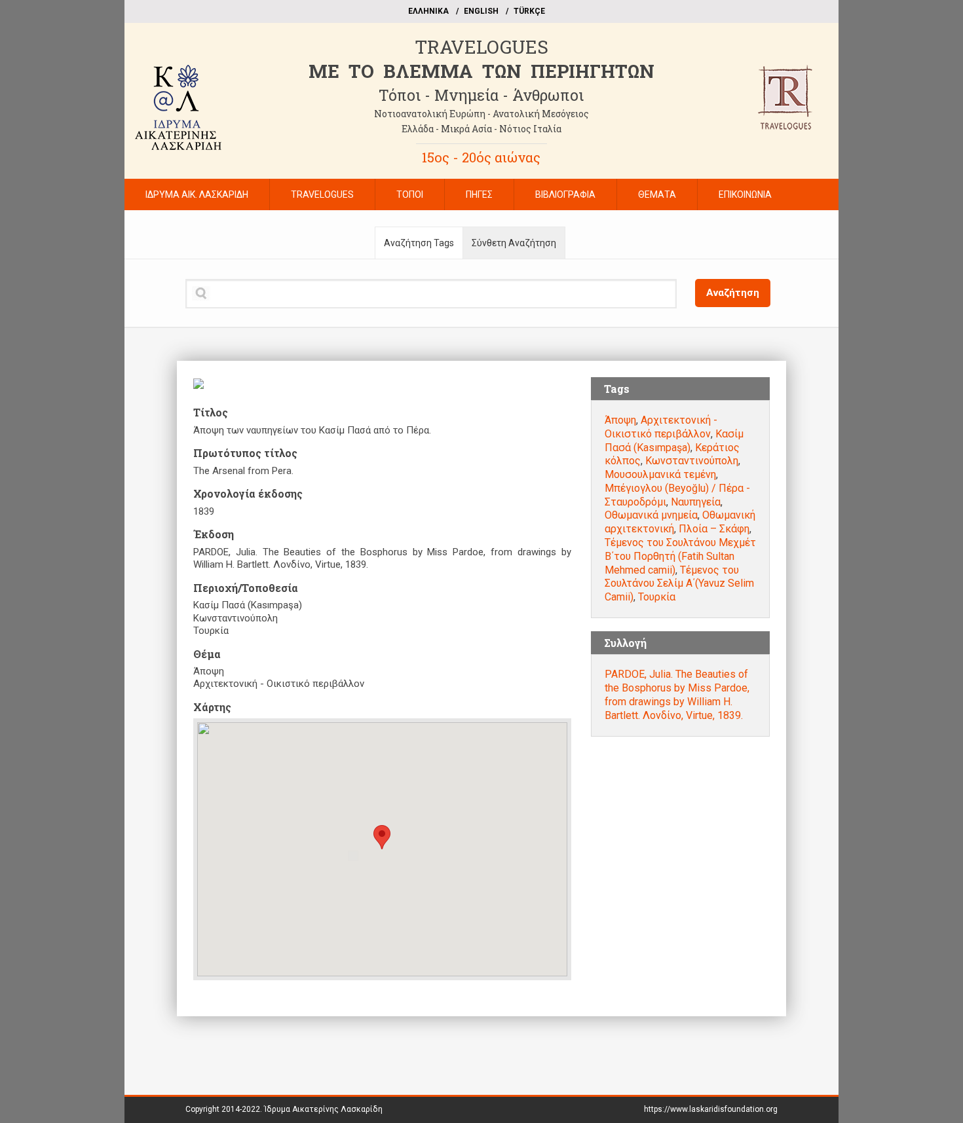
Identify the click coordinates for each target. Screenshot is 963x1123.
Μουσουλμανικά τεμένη (660, 474)
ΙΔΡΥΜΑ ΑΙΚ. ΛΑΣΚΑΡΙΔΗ (196, 194)
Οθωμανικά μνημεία (651, 515)
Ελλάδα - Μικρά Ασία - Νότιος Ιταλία (481, 128)
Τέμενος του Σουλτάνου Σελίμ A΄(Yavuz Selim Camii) (679, 584)
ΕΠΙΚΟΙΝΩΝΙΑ (745, 194)
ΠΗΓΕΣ (479, 194)
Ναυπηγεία (696, 502)
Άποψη (620, 420)
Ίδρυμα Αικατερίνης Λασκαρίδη (323, 1109)
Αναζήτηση (732, 293)
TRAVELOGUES (481, 47)
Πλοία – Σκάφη (714, 529)
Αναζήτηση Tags (419, 243)
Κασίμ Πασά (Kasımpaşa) (674, 441)
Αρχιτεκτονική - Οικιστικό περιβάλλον (661, 427)
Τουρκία (656, 597)
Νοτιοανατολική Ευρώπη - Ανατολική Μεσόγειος (481, 113)
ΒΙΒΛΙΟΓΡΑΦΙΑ (565, 194)
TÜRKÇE (529, 11)
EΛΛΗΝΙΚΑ (428, 11)
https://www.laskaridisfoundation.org (711, 1109)
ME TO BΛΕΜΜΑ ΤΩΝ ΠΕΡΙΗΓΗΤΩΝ (481, 71)
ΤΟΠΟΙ (409, 194)
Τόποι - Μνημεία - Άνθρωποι (481, 95)
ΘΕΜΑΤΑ (657, 194)
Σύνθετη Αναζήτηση (514, 243)
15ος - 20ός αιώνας (481, 157)
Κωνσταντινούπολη (691, 460)
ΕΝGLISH (481, 11)
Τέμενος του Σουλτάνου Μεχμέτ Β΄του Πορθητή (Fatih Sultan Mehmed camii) (680, 556)
